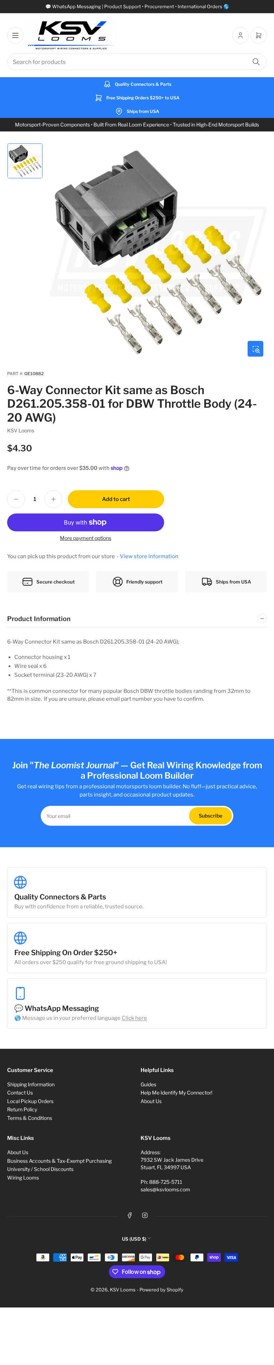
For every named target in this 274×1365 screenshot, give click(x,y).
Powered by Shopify (161, 1289)
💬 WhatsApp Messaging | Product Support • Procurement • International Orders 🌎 (137, 6)
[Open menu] (15, 35)
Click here (134, 1018)
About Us (151, 1101)
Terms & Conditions (29, 1118)
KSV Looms (20, 430)
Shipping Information (31, 1084)
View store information (149, 556)
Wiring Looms (23, 1178)
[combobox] (137, 62)
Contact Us (20, 1092)
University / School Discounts (40, 1169)
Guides (148, 1084)
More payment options (85, 538)
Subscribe (210, 816)
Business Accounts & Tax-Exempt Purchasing (59, 1161)
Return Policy (22, 1109)
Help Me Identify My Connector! (176, 1092)
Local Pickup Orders (30, 1101)
